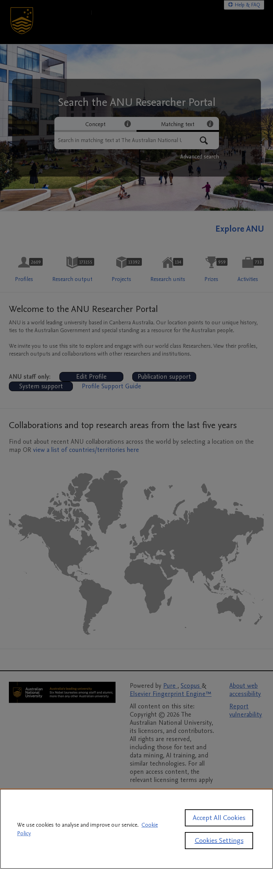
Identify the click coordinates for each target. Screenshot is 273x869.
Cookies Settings (219, 840)
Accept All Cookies (219, 817)
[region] (136, 829)
